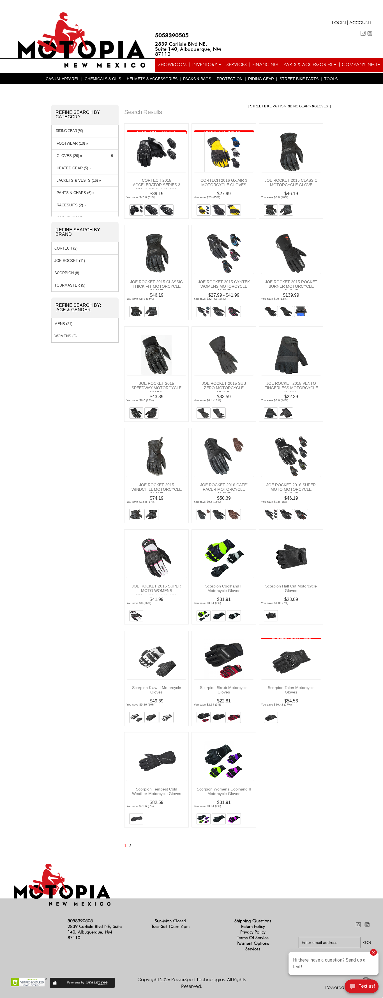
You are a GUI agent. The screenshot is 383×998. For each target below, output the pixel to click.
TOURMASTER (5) (69, 285)
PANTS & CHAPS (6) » (74, 193)
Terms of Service (253, 937)
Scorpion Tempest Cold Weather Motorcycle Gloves (156, 791)
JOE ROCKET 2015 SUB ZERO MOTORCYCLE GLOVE (224, 388)
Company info (359, 64)
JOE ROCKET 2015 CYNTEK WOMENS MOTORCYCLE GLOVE (224, 286)
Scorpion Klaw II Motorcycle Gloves (156, 689)
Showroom (172, 64)
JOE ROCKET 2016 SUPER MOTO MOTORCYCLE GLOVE (291, 489)
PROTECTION (230, 79)
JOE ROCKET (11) (69, 261)
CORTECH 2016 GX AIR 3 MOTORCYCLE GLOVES (223, 182)
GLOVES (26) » (68, 156)
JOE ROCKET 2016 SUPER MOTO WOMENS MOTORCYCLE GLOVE (156, 590)
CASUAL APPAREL (62, 79)
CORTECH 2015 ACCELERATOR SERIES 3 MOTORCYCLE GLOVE (156, 185)
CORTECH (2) (65, 248)
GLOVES (321, 106)
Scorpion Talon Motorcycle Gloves (291, 689)
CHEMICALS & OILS (103, 79)
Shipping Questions (252, 920)
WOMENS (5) (65, 336)
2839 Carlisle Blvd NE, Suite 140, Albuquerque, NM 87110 (188, 49)
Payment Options (253, 943)
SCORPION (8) (66, 273)
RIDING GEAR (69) (69, 131)
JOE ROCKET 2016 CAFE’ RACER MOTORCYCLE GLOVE (224, 489)
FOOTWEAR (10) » (71, 143)
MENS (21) (63, 324)
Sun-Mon (170, 920)
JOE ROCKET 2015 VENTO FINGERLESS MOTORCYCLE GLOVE (291, 388)
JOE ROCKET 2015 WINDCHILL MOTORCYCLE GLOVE (156, 489)
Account (360, 23)
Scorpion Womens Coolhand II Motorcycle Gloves (224, 791)
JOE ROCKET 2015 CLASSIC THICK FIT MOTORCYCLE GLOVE (156, 286)
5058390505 (172, 35)
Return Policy (253, 926)
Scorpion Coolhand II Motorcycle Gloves (224, 588)
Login (339, 23)
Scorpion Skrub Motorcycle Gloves (224, 689)
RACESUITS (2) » (70, 205)
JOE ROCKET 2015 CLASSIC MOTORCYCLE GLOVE (291, 182)
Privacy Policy (252, 932)
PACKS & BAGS (197, 79)
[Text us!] (361, 987)
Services (237, 64)
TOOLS (331, 79)
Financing (265, 64)
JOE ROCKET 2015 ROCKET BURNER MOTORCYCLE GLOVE (291, 286)
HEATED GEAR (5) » (72, 168)
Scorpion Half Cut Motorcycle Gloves (291, 588)
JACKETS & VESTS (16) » (77, 180)
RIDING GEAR (261, 79)
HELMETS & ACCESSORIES (152, 79)
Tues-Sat (170, 926)
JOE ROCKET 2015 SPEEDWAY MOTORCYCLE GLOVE (156, 388)
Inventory (205, 64)
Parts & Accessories (308, 64)
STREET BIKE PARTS (299, 79)
